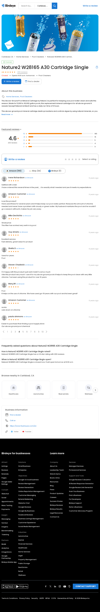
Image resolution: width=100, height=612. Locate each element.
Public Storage (24, 563)
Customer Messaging (27, 495)
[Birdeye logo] (9, 6)
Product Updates (57, 493)
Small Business (24, 466)
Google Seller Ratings (7, 483)
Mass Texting (7, 505)
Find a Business (75, 495)
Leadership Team (57, 470)
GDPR (41, 598)
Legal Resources (56, 513)
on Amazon (29, 178)
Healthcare (22, 548)
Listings (5, 466)
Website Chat (24, 503)
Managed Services (76, 466)
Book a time (55, 478)
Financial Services (25, 544)
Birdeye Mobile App (9, 562)
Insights (5, 527)
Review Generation (26, 487)
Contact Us (54, 517)
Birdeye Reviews (56, 505)
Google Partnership (6, 557)
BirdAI (4, 544)
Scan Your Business (77, 491)
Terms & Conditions (10, 598)
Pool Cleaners (38, 57)
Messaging (6, 519)
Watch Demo (55, 474)
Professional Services (77, 470)
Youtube (28, 432)
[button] (3, 332)
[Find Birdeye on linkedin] (55, 586)
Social (4, 497)
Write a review (90, 5)
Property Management (27, 559)
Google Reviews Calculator (80, 480)
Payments (6, 509)
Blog (52, 486)
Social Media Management (29, 526)
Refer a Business (75, 507)
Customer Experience (27, 522)
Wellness (22, 575)
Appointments (7, 501)
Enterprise (22, 470)
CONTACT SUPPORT (86, 586)
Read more (6, 114)
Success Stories (56, 501)
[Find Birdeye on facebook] (46, 586)
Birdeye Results (56, 509)
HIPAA (47, 598)
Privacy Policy (24, 598)
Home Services (22, 57)
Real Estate (22, 567)
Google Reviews (24, 507)
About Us (53, 466)
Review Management (26, 483)
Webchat (5, 494)
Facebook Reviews (25, 515)
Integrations (7, 552)
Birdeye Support (75, 503)
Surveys (5, 523)
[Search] (54, 6)
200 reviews (22, 72)
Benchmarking (7, 531)
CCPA (53, 598)
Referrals (5, 474)
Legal (20, 556)
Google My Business (26, 511)
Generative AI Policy (65, 598)
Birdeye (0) (56, 171)
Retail (20, 571)
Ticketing (5, 534)
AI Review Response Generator (81, 483)
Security (34, 598)
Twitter (16, 432)
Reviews (5, 470)
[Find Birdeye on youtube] (64, 586)
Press (52, 489)
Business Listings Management (31, 519)
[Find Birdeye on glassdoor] (69, 586)
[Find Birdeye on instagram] (60, 586)
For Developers (75, 499)
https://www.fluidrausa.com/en (23, 426)
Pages (4, 478)
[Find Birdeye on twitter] (50, 586)
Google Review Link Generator (81, 487)
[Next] (95, 390)
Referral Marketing (25, 499)
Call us (12, 420)
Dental (21, 540)
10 (43, 331)
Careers (53, 497)
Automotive (23, 536)
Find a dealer (33, 81)
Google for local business (28, 480)
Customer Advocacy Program (81, 511)
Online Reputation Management (31, 491)
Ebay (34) (36, 171)
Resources (54, 482)
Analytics (5, 548)
